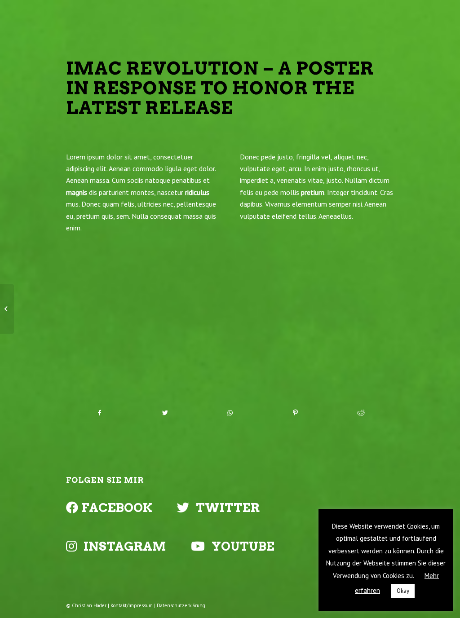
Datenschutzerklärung (181, 605)
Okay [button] (403, 591)
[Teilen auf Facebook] (99, 412)
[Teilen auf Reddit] (360, 412)
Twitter (228, 507)
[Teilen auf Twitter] (165, 412)
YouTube (243, 546)
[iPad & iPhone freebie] (7, 309)
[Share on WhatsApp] (230, 412)
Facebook (117, 507)
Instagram (125, 546)
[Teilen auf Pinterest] (295, 412)
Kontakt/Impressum (132, 605)
